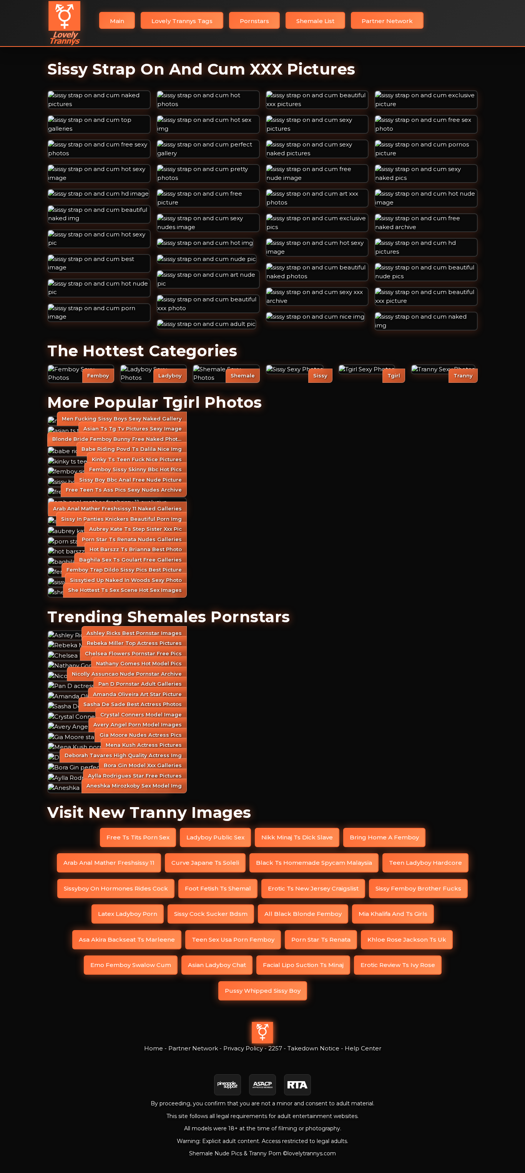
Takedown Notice (313, 1048)
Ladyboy (170, 375)
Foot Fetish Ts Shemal (218, 888)
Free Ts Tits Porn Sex (137, 837)
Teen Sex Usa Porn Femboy (233, 939)
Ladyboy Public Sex (215, 837)
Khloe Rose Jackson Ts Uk (406, 939)
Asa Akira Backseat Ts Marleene (127, 939)
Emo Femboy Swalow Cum (130, 965)
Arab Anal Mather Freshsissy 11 (109, 862)
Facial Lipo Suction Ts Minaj (303, 965)
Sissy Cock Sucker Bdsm (211, 913)
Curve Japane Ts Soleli (205, 862)
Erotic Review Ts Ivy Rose (398, 965)
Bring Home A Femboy (384, 837)
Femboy (98, 375)
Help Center (363, 1048)
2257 (275, 1048)
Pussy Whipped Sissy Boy (263, 990)
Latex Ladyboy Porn (127, 913)
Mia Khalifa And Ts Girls (393, 913)
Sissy (320, 375)
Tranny (463, 375)
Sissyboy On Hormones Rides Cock (116, 888)
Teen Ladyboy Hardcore (425, 862)
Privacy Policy (243, 1048)
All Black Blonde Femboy (303, 913)
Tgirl (393, 375)
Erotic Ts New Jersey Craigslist (313, 888)
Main (117, 21)
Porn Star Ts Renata (321, 939)
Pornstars (254, 21)
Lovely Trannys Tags (182, 21)
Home (153, 1048)
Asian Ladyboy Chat (217, 965)
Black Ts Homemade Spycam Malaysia (314, 862)
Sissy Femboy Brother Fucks (418, 888)
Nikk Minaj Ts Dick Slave (297, 837)
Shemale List (315, 21)
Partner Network (387, 21)
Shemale (243, 375)
